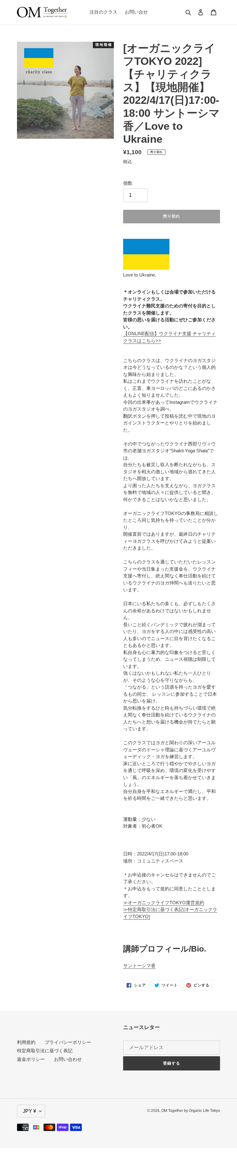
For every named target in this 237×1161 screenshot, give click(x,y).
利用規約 (26, 1042)
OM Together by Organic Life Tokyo (190, 1110)
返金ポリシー (31, 1059)
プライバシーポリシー (68, 1042)
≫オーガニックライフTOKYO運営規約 (163, 902)
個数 (127, 183)
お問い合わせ (68, 1059)
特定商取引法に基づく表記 (45, 1050)
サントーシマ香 (139, 965)
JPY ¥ (29, 1111)
